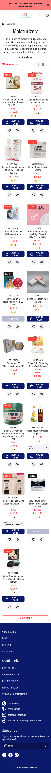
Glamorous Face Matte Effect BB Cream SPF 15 (13, 503)
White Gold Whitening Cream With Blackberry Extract (13, 579)
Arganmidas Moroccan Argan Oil (37, 432)
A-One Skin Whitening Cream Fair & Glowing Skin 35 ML (13, 102)
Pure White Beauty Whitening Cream (13, 233)
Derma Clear (37, 164)
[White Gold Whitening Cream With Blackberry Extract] (13, 559)
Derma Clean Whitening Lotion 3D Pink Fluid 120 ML (13, 170)
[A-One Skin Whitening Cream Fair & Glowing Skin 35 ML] (13, 83)
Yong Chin (13, 296)
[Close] (48, 5)
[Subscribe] (45, 746)
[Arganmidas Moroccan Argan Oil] (38, 413)
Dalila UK (13, 427)
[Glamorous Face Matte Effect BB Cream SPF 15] (13, 484)
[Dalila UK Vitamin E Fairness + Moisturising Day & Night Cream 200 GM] (13, 413)
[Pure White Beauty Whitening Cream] (13, 214)
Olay (38, 498)
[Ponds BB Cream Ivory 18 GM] (38, 282)
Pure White (13, 228)
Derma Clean (13, 164)
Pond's (38, 228)
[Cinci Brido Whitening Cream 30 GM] (38, 83)
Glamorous (13, 498)
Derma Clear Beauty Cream (37, 168)
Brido (37, 96)
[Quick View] (17, 130)
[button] (47, 15)
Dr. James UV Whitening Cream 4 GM (13, 365)
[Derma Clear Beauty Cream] (38, 150)
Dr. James (13, 360)
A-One (13, 96)
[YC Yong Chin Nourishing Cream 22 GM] (13, 282)
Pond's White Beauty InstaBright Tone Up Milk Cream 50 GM (37, 234)
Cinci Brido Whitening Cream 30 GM (38, 101)
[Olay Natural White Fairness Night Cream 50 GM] (38, 484)
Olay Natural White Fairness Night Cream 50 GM (37, 503)
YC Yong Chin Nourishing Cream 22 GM (13, 301)
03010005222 (14, 703)
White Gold (38, 360)
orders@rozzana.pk (17, 714)
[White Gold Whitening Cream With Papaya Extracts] (38, 346)
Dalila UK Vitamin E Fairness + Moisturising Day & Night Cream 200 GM (13, 435)
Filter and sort (12, 64)
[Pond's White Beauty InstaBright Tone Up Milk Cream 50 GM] (38, 214)
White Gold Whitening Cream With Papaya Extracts (38, 366)
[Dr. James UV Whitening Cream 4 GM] (13, 346)
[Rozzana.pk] (25, 15)
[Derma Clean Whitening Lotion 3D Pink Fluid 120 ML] (13, 150)
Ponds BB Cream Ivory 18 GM (37, 300)
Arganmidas (37, 427)
